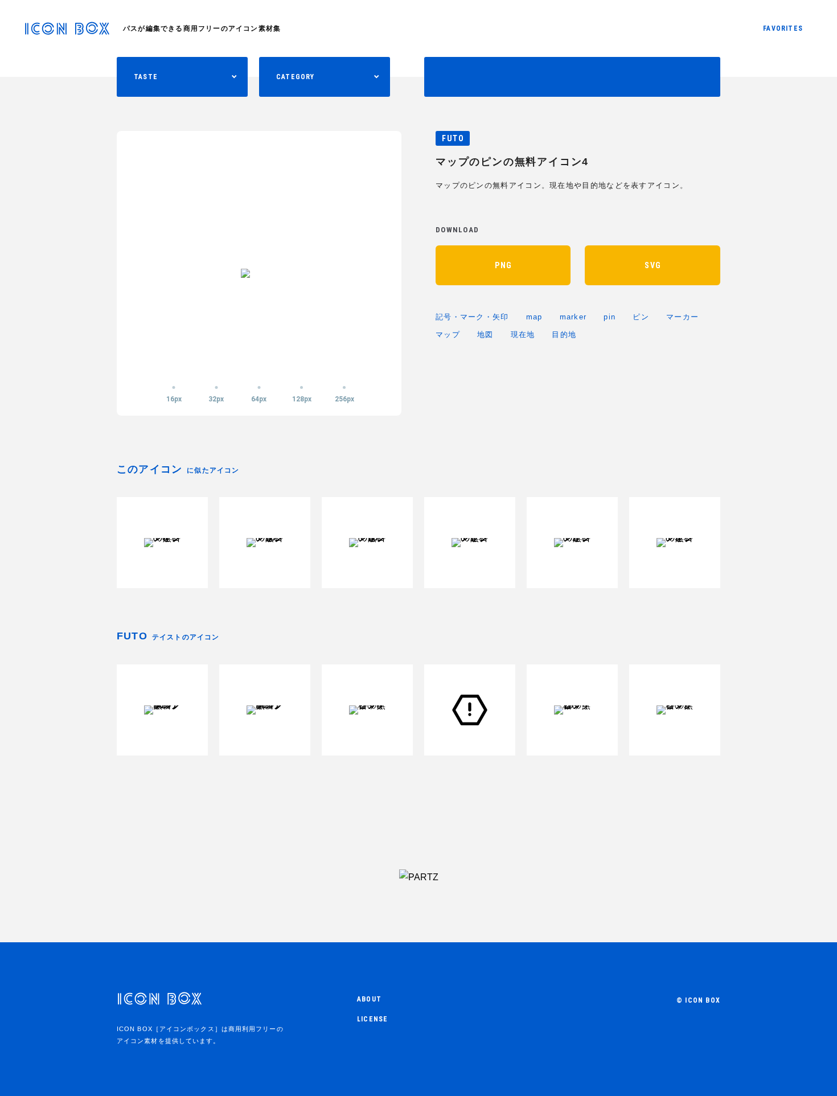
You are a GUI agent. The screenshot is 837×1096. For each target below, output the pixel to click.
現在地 (523, 334)
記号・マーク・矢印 (472, 317)
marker (573, 317)
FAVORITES (783, 28)
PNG (503, 265)
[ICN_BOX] (159, 1004)
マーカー (682, 317)
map (534, 317)
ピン (641, 317)
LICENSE (372, 1019)
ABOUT (369, 999)
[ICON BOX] (67, 31)
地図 (485, 334)
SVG (653, 265)
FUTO (453, 138)
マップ (448, 334)
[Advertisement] (418, 815)
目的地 (564, 334)
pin (610, 317)
